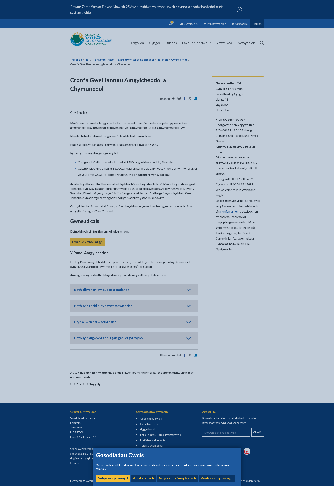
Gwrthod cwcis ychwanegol (217, 478)
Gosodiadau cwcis (143, 478)
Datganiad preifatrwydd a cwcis (177, 478)
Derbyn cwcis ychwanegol (113, 478)
